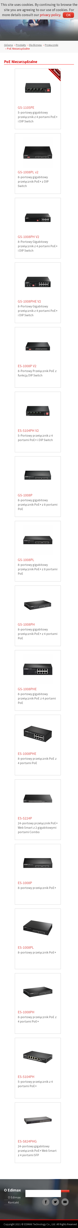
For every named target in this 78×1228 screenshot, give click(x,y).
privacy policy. (50, 14)
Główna (8, 45)
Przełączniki (51, 45)
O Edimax (12, 1189)
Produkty (21, 45)
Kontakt (13, 1202)
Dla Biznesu (35, 45)
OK (68, 14)
